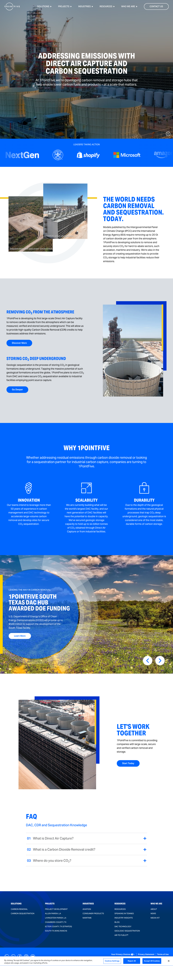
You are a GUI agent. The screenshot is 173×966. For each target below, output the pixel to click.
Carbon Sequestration (22, 913)
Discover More (19, 343)
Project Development (56, 909)
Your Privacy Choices (120, 954)
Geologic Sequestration (127, 931)
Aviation (87, 909)
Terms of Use (163, 954)
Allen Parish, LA (53, 913)
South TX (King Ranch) (56, 931)
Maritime (87, 918)
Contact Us (156, 6)
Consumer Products (93, 913)
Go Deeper (17, 389)
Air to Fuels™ (121, 935)
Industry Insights (123, 918)
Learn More (22, 635)
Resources (106, 6)
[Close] (169, 961)
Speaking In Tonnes (124, 913)
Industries (84, 6)
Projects (63, 6)
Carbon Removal (19, 909)
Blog (117, 922)
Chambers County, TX (55, 922)
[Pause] (168, 134)
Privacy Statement (146, 954)
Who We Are (128, 6)
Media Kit (155, 918)
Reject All (132, 961)
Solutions (43, 6)
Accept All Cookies (152, 961)
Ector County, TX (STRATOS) (58, 926)
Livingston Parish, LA (55, 918)
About (154, 909)
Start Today (128, 763)
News (153, 913)
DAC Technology (122, 926)
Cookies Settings (112, 961)
